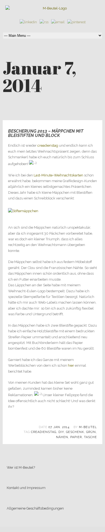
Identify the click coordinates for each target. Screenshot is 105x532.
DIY (61, 432)
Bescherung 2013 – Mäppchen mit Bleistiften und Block (45, 133)
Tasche (90, 437)
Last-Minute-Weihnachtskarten (58, 175)
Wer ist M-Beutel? (21, 467)
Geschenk (75, 432)
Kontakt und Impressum (26, 488)
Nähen (62, 437)
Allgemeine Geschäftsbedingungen (35, 508)
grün (91, 432)
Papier (76, 437)
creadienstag (47, 145)
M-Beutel (88, 427)
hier (71, 365)
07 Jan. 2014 (58, 427)
